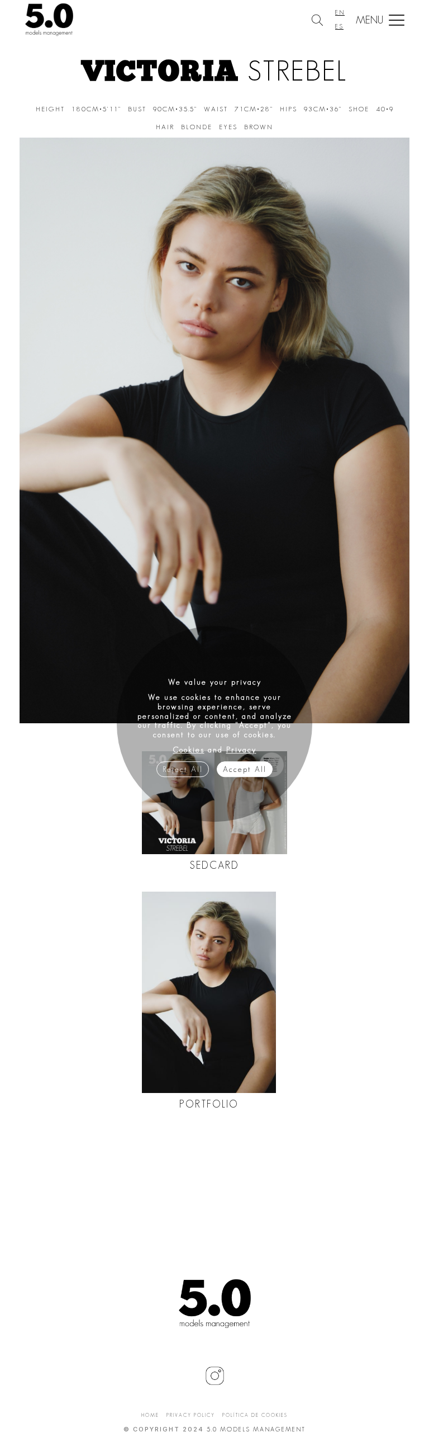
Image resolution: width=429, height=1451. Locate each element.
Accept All (244, 769)
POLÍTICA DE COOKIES (255, 1415)
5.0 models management (256, 1429)
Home (150, 1415)
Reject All (183, 769)
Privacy (241, 749)
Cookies (188, 749)
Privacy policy (190, 1415)
